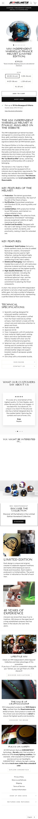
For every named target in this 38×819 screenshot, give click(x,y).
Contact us (19, 366)
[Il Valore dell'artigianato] (19, 689)
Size (19, 72)
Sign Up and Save (18, 795)
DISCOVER (19, 521)
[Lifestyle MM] (19, 644)
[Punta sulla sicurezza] (19, 734)
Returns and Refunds (19, 780)
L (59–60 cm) (26, 81)
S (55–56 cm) (26, 76)
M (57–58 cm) (12, 81)
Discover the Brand (19, 720)
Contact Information (19, 790)
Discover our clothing (19, 675)
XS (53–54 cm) (12, 76)
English (30, 817)
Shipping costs (18, 64)
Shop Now (19, 99)
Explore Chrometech (19, 769)
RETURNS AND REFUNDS (19, 802)
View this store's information (13, 111)
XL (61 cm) (19, 86)
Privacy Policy (19, 777)
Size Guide (19, 362)
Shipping (19, 783)
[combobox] (31, 817)
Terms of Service (19, 786)
